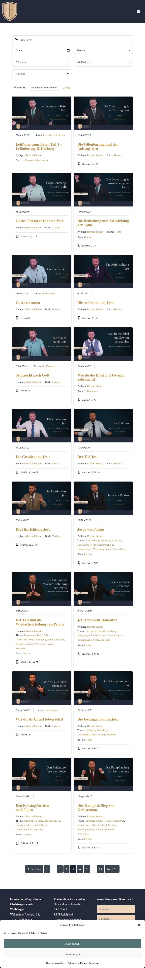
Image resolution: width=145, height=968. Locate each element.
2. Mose (56, 227)
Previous (36, 869)
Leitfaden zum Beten (54, 135)
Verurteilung (119, 549)
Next (110, 869)
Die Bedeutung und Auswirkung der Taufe (103, 223)
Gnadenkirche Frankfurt (68, 904)
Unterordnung (84, 549)
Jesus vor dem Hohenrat (97, 620)
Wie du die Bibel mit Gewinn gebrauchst (100, 377)
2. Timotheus (91, 391)
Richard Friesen (33, 155)
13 (100, 869)
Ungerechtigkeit (93, 544)
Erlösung (105, 540)
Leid (61, 639)
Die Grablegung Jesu (33, 456)
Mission (112, 825)
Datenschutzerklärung (56, 962)
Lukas (45, 160)
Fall (46, 635)
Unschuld (108, 544)
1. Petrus (26, 834)
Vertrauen (20, 648)
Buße (39, 635)
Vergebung (98, 549)
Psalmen (56, 309)
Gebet (101, 820)
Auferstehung (92, 540)
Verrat (109, 549)
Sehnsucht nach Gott (32, 375)
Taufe (118, 231)
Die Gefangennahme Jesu (98, 719)
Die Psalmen (48, 293)
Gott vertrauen (28, 302)
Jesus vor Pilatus (91, 529)
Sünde (80, 544)
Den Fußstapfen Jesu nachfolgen (32, 807)
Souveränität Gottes (87, 734)
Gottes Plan (83, 825)
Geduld (38, 820)
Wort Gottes (83, 833)
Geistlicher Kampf (25, 639)
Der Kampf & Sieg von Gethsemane (95, 807)
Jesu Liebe (116, 540)
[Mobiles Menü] (138, 11)
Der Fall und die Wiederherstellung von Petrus (40, 622)
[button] (139, 925)
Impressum (94, 962)
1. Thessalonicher (31, 160)
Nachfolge (21, 644)
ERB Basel (60, 909)
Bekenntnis (30, 635)
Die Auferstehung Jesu (95, 302)
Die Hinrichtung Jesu (33, 529)
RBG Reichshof (63, 914)
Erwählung (91, 820)
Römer (87, 237)
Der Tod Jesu (88, 456)
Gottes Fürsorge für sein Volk (40, 220)
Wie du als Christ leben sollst (39, 719)
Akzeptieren (72, 943)
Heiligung (40, 639)
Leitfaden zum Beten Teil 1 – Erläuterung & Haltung (39, 146)
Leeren (66, 87)
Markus (117, 155)
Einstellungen (73, 954)
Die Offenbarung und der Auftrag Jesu (97, 146)
